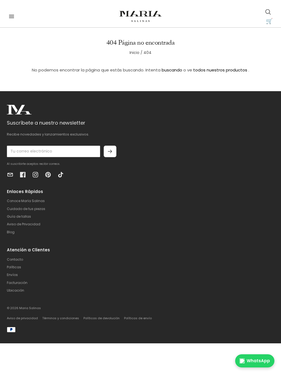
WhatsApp (258, 361)
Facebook (22, 174)
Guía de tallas (19, 216)
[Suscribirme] (110, 151)
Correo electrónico (10, 174)
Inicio (134, 52)
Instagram (35, 174)
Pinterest (48, 174)
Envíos (12, 274)
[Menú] (11, 16)
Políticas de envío (138, 318)
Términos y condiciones (60, 318)
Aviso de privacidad (22, 318)
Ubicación (15, 290)
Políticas (14, 267)
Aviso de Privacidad (23, 224)
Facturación (17, 282)
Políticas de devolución (101, 318)
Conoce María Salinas (26, 200)
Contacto (15, 259)
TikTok (60, 174)
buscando (172, 70)
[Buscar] (268, 12)
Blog (11, 232)
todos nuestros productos (220, 70)
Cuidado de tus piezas (26, 208)
